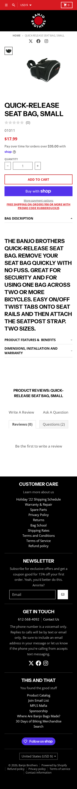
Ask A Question (55, 412)
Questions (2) (54, 424)
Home (16, 35)
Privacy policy (37, 769)
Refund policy (16, 769)
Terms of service (60, 769)
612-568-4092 (28, 619)
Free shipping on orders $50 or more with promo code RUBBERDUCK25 (38, 206)
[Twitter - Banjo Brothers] (31, 41)
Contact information (39, 772)
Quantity (11, 159)
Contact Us (51, 619)
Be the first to (38, 446)
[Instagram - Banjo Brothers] (46, 41)
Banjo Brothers (28, 765)
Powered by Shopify (54, 765)
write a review (50, 446)
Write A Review (21, 412)
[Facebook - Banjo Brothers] (38, 41)
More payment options (38, 200)
